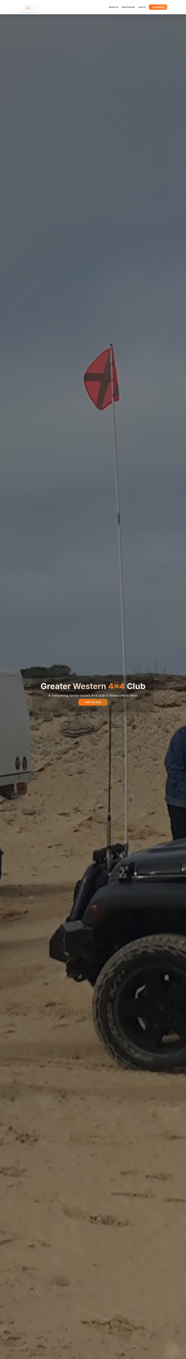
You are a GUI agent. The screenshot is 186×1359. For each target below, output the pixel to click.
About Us (113, 7)
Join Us (142, 7)
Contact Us (158, 7)
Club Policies (128, 7)
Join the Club (93, 702)
